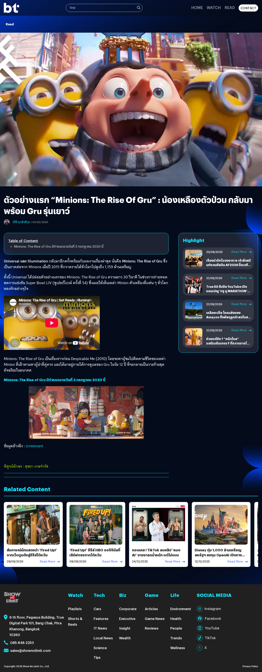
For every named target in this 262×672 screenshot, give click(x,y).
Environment (180, 608)
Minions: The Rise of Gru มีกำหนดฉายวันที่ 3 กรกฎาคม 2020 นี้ (58, 246)
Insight (124, 628)
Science (100, 647)
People (176, 628)
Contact (248, 8)
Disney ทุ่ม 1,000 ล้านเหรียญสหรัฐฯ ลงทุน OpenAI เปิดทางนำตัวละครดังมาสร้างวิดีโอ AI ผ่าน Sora (220, 557)
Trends (176, 637)
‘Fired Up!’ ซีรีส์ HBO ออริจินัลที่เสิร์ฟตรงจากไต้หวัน (94, 552)
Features (101, 618)
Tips (97, 657)
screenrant (34, 446)
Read (230, 7)
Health (175, 618)
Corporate (128, 608)
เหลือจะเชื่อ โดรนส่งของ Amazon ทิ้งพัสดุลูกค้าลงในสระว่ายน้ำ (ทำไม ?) (228, 317)
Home (197, 7)
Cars (97, 608)
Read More (239, 251)
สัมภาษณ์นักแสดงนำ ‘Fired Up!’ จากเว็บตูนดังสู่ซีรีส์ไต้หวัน (32, 552)
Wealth (125, 637)
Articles (151, 608)
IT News (100, 628)
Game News (155, 618)
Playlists (75, 608)
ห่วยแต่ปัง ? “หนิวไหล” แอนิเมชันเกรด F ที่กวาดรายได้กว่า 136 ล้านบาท (227, 343)
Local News (103, 637)
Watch (214, 7)
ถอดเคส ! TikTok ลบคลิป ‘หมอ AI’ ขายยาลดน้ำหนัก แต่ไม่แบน (156, 552)
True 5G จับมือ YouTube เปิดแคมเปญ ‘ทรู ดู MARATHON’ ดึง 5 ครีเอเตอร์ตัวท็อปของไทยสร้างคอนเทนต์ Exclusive (228, 293)
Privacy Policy (250, 666)
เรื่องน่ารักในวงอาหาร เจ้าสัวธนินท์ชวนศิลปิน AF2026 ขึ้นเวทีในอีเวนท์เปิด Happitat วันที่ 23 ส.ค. (228, 266)
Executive (127, 618)
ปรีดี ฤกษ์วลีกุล (21, 222)
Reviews (151, 628)
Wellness (177, 647)
